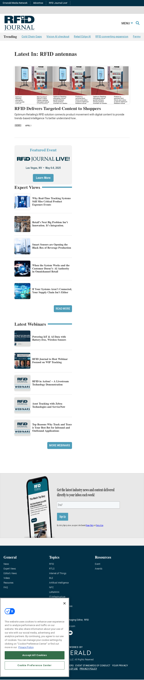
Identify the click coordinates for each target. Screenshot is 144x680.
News (18, 125)
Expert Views (10, 569)
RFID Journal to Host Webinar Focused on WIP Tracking (50, 360)
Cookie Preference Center (34, 665)
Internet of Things (57, 573)
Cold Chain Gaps (32, 36)
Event (97, 564)
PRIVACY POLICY (88, 668)
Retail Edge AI (82, 36)
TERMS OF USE (70, 668)
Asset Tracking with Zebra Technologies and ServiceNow (48, 405)
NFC (51, 587)
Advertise (38, 3)
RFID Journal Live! (58, 3)
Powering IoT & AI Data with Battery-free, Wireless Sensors (49, 338)
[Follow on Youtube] (70, 633)
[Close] (64, 603)
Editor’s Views (10, 573)
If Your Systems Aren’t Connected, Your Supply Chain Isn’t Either (52, 290)
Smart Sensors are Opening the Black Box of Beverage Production (51, 246)
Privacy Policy (26, 647)
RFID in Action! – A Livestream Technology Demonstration (50, 382)
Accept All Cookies (34, 655)
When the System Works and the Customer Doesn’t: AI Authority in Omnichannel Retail (51, 268)
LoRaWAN (54, 592)
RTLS (51, 569)
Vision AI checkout (57, 36)
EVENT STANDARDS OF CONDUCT (92, 665)
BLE (51, 578)
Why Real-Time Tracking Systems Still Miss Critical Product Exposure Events (51, 201)
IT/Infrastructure (57, 597)
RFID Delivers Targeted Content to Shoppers (57, 108)
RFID (51, 564)
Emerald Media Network (15, 3)
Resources (9, 583)
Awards (98, 569)
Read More (63, 308)
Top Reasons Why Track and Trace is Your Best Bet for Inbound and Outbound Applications (52, 427)
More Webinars (59, 445)
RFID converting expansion (111, 36)
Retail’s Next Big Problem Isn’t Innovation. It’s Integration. (50, 223)
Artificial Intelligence (59, 583)
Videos (7, 578)
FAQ (6, 587)
